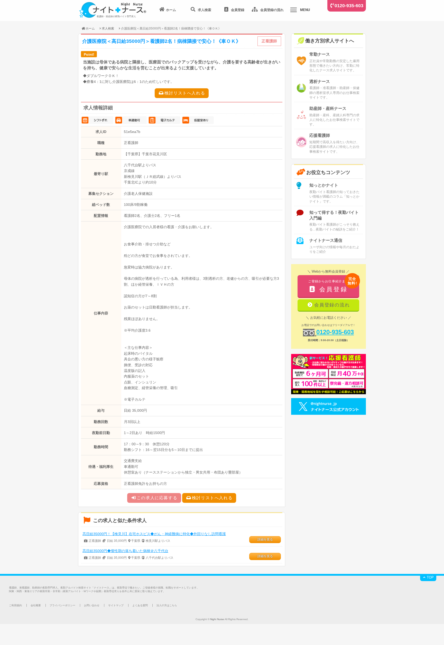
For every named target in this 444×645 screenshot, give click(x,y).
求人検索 (108, 28)
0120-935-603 (349, 5)
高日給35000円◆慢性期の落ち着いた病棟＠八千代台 (125, 551)
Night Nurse (217, 619)
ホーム (90, 28)
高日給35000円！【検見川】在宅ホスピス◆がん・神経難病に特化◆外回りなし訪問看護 (154, 534)
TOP (430, 577)
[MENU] (293, 11)
